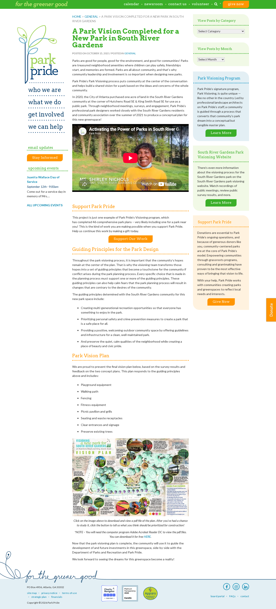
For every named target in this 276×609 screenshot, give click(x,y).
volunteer (200, 4)
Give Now (221, 302)
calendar (131, 4)
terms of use (69, 593)
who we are (44, 89)
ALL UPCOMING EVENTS (45, 205)
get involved (46, 114)
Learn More (221, 133)
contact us (177, 4)
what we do (44, 102)
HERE (147, 536)
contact (244, 596)
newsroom (153, 4)
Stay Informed (45, 157)
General (91, 16)
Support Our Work (130, 239)
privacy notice (49, 593)
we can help (45, 126)
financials (56, 596)
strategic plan (39, 596)
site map (32, 593)
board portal (217, 596)
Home (76, 16)
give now (236, 4)
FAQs (232, 596)
